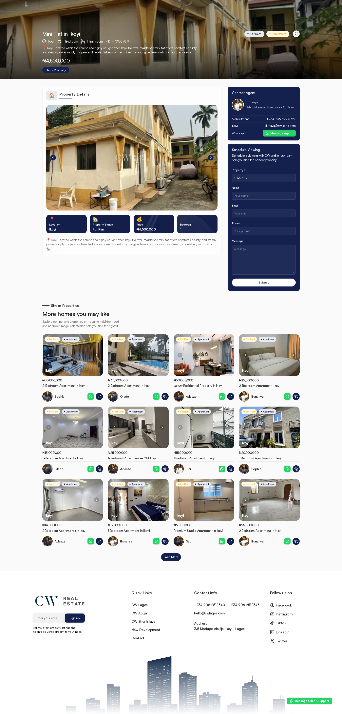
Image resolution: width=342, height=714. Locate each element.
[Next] (211, 157)
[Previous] (53, 157)
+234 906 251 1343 (244, 605)
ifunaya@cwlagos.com (280, 126)
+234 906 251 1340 (209, 605)
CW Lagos (139, 605)
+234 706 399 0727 (281, 119)
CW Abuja (139, 613)
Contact (137, 638)
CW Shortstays (143, 621)
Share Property (56, 70)
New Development (145, 630)
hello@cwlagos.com (209, 613)
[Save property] (296, 33)
